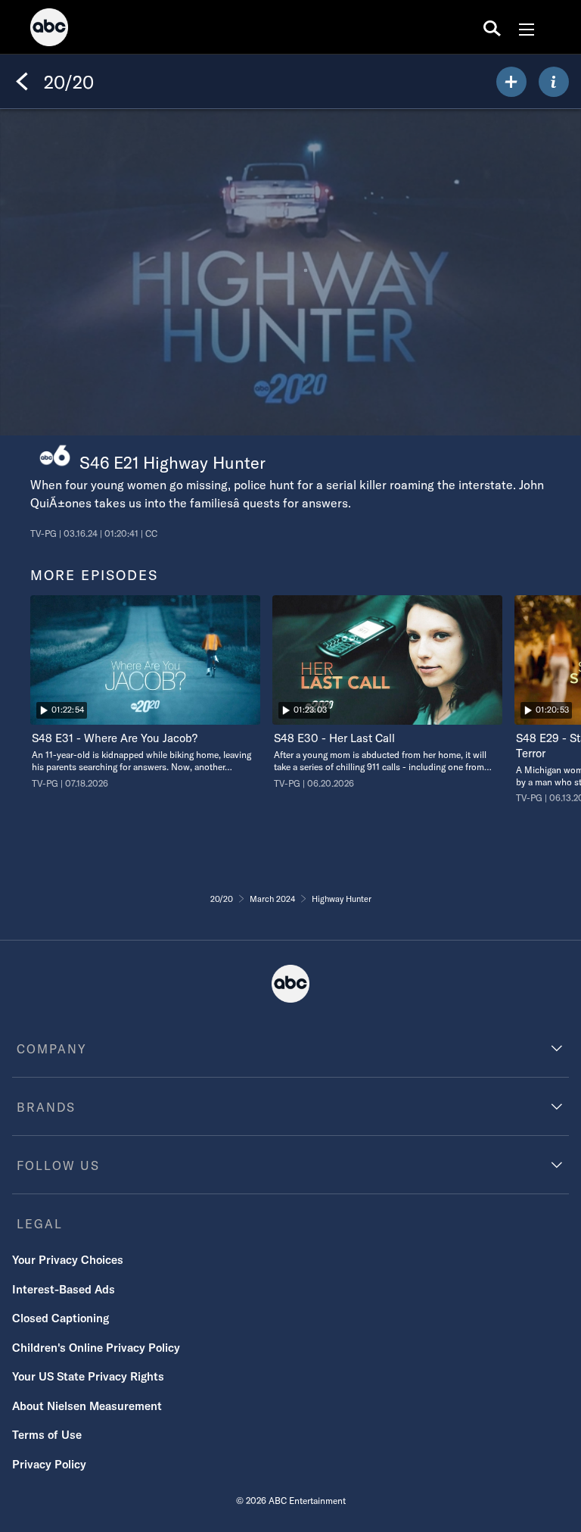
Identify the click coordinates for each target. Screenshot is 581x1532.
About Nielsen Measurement (87, 1406)
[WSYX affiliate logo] (54, 456)
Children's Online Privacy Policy (96, 1347)
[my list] (511, 82)
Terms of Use (47, 1434)
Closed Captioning (60, 1318)
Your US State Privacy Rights (88, 1376)
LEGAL (40, 1224)
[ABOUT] (554, 82)
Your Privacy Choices (67, 1260)
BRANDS (46, 1107)
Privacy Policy (49, 1464)
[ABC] (49, 29)
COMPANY (52, 1049)
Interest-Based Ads (63, 1289)
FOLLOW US (58, 1165)
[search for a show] (492, 27)
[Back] (22, 82)
